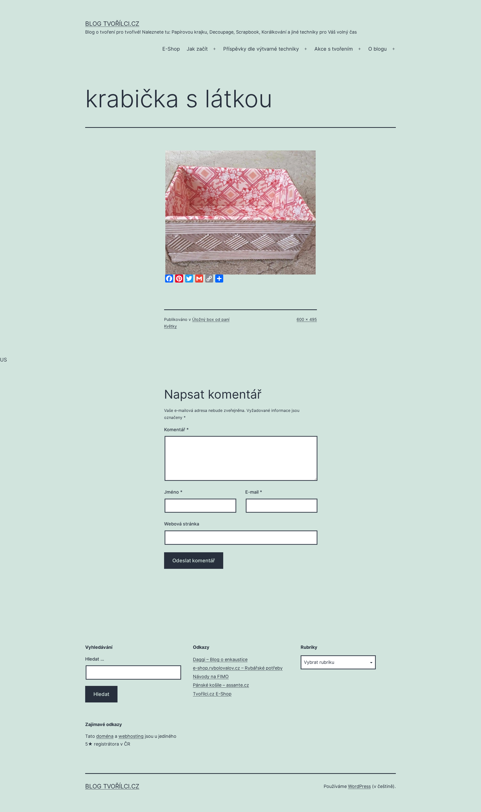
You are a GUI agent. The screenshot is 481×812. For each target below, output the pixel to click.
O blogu (377, 49)
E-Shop (171, 49)
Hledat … (94, 659)
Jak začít (197, 49)
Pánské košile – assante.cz (221, 685)
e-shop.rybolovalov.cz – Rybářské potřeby (238, 668)
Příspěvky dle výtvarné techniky (261, 49)
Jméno (173, 492)
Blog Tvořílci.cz (112, 23)
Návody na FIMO (211, 676)
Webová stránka (181, 523)
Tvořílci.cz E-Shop (212, 693)
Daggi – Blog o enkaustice (220, 659)
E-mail (253, 492)
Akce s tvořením (333, 49)
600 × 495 (307, 319)
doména (104, 736)
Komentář (176, 429)
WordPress (359, 786)
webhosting (131, 736)
